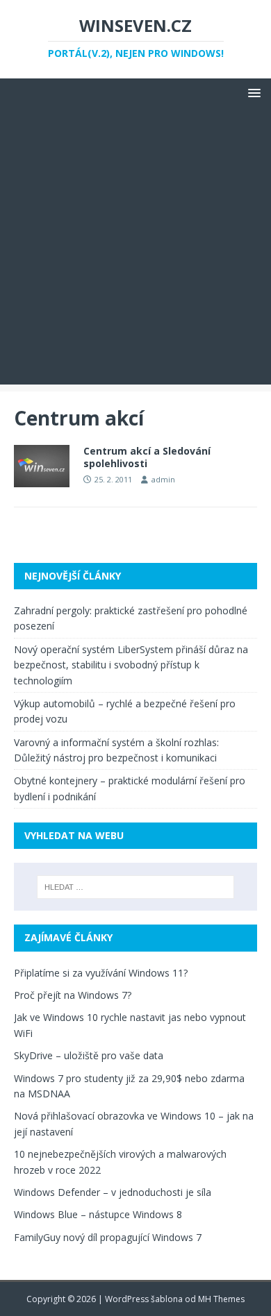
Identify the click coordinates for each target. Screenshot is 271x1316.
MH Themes (221, 1299)
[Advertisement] (135, 249)
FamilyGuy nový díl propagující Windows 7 (108, 1237)
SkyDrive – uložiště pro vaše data (88, 1055)
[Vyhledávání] (135, 887)
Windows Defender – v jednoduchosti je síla (112, 1192)
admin (163, 479)
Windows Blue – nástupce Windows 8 (98, 1214)
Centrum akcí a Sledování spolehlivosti (147, 457)
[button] (252, 92)
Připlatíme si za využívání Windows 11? (101, 972)
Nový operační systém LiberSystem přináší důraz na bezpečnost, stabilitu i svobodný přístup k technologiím (131, 665)
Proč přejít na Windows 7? (72, 995)
